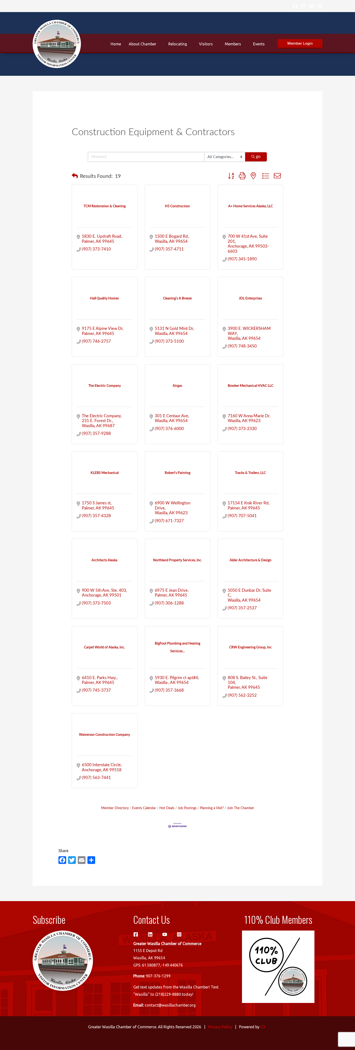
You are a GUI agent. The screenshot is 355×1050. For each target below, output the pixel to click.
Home (116, 44)
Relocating (177, 44)
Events (259, 44)
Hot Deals (166, 808)
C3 (262, 1027)
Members (233, 44)
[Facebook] (295, 6)
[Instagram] (319, 6)
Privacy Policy (220, 1027)
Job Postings (187, 808)
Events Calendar (144, 808)
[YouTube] (311, 6)
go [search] (258, 156)
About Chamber (142, 44)
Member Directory (115, 808)
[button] (300, 44)
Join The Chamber (240, 808)
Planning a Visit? (212, 808)
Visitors (206, 44)
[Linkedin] (303, 6)
